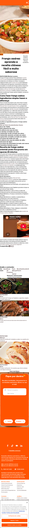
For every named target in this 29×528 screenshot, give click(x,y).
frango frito (14, 82)
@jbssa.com (4, 465)
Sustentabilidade (21, 490)
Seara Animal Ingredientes (8, 490)
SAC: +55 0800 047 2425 (7, 499)
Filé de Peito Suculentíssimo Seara (10, 106)
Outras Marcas (21, 483)
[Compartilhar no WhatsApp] (13, 246)
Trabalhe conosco (14, 450)
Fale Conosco (5, 498)
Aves (5, 269)
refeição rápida (13, 155)
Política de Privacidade (12, 512)
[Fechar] (27, 502)
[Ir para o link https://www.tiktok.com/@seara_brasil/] (12, 446)
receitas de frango (5, 120)
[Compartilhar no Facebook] (9, 246)
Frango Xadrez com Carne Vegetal (11, 244)
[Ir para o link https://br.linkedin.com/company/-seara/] (21, 446)
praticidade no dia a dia (11, 163)
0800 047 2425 (7, 469)
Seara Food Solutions (7, 485)
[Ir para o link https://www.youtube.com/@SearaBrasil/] (17, 445)
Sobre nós (19, 488)
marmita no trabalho (8, 165)
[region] (14, 514)
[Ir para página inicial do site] (14, 441)
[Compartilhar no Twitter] (11, 246)
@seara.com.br (13, 465)
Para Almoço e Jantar (14, 271)
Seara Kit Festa (5, 487)
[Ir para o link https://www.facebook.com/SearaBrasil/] (7, 446)
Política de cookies (22, 498)
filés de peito (15, 109)
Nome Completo (12, 390)
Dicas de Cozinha (9, 270)
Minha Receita (5, 488)
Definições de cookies (14, 516)
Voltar (9, 421)
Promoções (4, 492)
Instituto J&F (20, 487)
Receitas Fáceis (20, 269)
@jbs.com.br (5, 464)
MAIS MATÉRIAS (14, 371)
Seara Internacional (6, 483)
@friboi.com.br (13, 464)
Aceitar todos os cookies (14, 525)
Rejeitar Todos (14, 520)
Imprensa (19, 485)
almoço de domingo (10, 89)
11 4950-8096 (20, 469)
